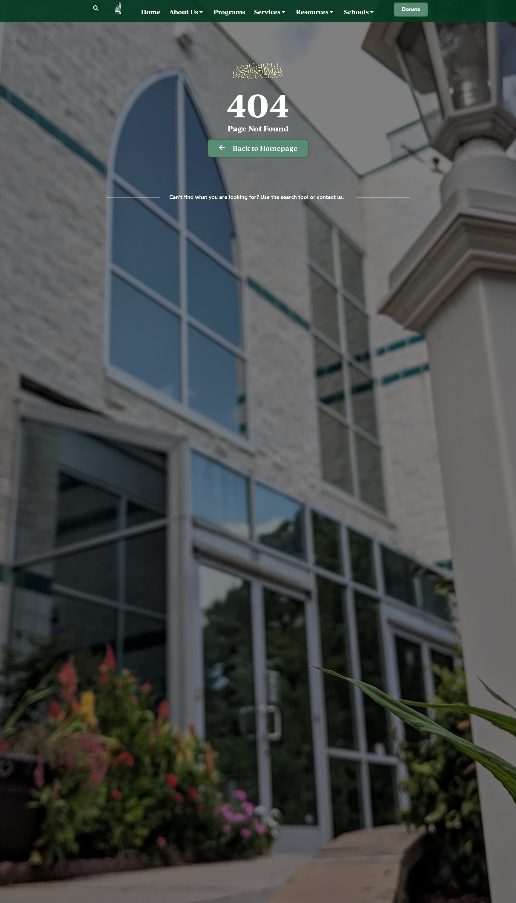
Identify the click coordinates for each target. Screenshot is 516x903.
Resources (313, 11)
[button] (96, 8)
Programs (229, 11)
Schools (357, 11)
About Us (184, 11)
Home (150, 11)
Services (268, 11)
